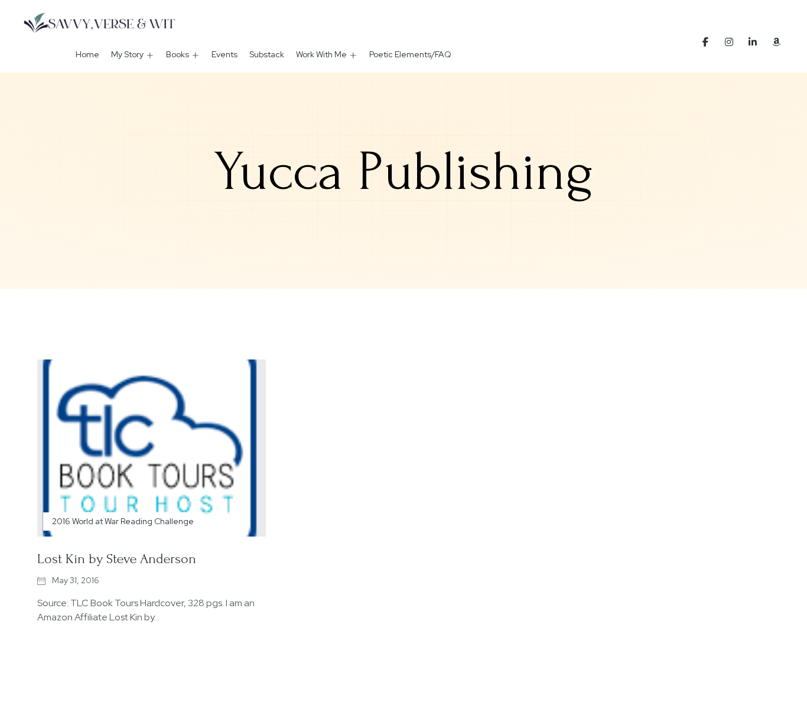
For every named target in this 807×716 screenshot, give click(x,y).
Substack (266, 54)
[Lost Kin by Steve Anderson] (151, 448)
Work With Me (321, 54)
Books (177, 54)
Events (224, 54)
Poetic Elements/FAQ (410, 54)
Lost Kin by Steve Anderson (116, 559)
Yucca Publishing (404, 171)
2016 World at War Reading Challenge (123, 521)
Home (87, 54)
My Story (127, 54)
